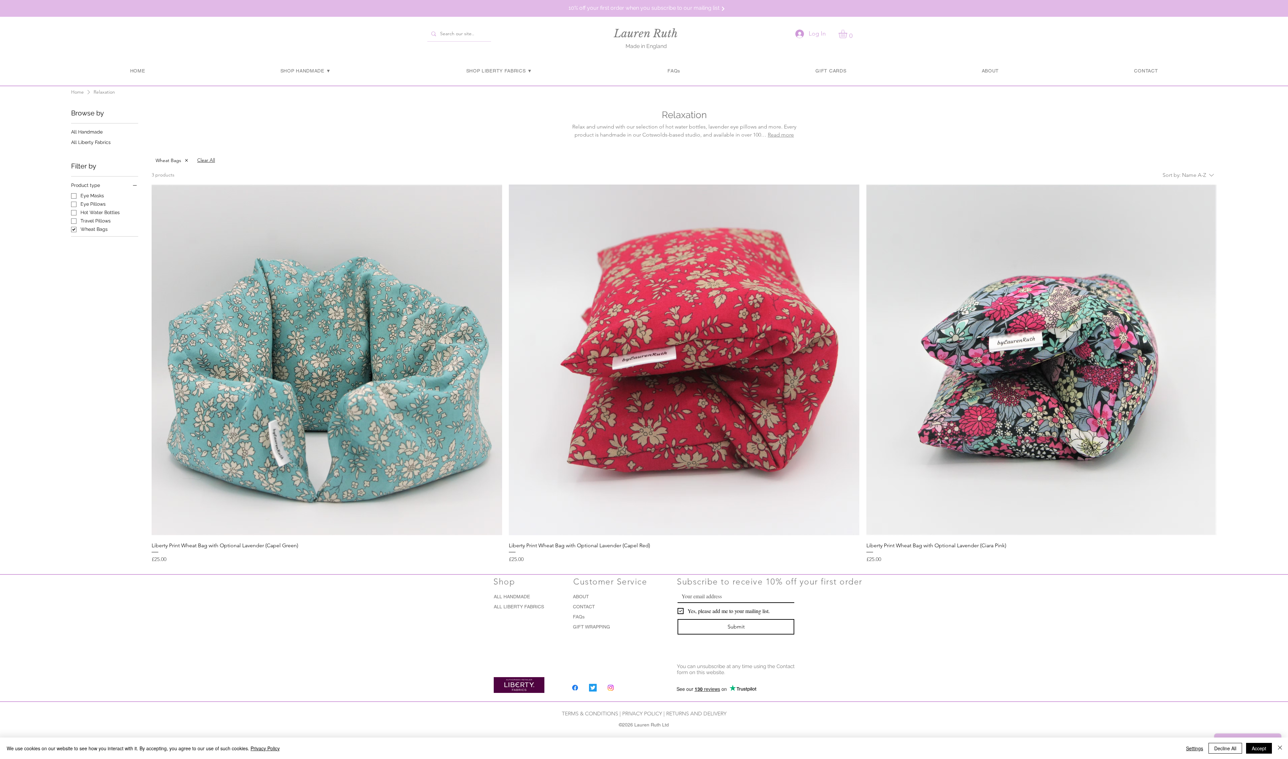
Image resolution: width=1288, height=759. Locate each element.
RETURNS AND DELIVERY (696, 713)
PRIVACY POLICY (642, 713)
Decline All (1225, 748)
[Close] (1280, 748)
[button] (644, 8)
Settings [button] (1194, 748)
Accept (1259, 748)
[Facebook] (575, 688)
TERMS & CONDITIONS (591, 713)
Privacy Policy (265, 748)
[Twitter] (593, 688)
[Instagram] (610, 688)
